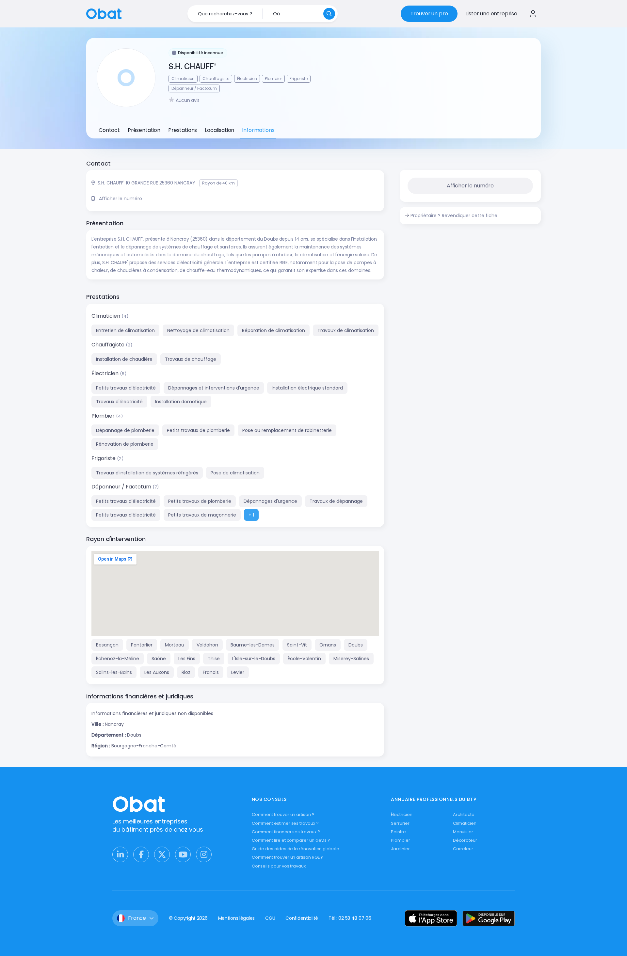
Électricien (105, 373)
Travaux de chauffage (190, 359)
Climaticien (106, 316)
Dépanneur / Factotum (122, 486)
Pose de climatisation (235, 473)
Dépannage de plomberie (125, 430)
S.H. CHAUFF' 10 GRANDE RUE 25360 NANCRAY (146, 183)
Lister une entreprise (491, 13)
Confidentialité (301, 918)
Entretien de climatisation (125, 330)
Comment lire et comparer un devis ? (291, 840)
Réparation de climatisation (273, 330)
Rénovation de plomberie (124, 444)
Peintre (398, 832)
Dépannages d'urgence (270, 501)
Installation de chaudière (124, 359)
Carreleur (463, 849)
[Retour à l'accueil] (103, 13)
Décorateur (465, 840)
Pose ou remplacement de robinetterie (287, 430)
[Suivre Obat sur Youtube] (183, 854)
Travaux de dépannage (336, 501)
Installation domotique (181, 401)
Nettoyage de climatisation (198, 330)
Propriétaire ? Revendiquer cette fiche (453, 215)
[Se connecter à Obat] (533, 13)
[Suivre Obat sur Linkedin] (120, 854)
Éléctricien (401, 814)
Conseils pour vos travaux (279, 866)
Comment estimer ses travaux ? (285, 823)
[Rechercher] (329, 14)
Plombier (103, 416)
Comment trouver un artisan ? (283, 814)
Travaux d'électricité (119, 401)
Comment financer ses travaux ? (286, 832)
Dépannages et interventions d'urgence (213, 388)
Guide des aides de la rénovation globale (295, 849)
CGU (270, 918)
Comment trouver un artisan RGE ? (288, 857)
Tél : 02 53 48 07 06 (350, 918)
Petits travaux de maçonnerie (202, 515)
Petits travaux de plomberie (198, 430)
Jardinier (400, 849)
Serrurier (400, 823)
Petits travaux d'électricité (126, 388)
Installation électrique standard (307, 388)
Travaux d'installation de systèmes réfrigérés (147, 473)
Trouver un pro (429, 13)
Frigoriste (104, 458)
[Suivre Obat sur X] (162, 854)
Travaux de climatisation (345, 330)
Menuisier (463, 832)
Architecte (463, 814)
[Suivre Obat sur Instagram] (204, 854)
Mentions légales (236, 918)
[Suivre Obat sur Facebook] (141, 854)
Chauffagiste (108, 344)
